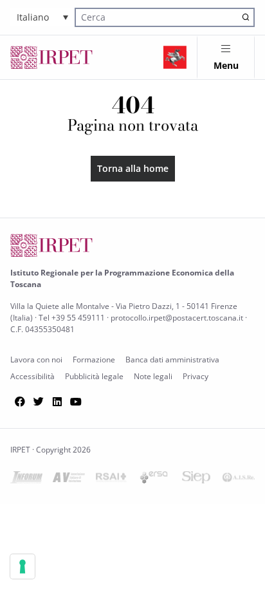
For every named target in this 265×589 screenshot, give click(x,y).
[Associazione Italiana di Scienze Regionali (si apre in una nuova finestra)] (239, 480)
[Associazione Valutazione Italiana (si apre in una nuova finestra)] (69, 480)
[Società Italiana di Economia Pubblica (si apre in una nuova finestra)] (196, 480)
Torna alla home (133, 168)
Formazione (94, 359)
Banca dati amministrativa (172, 359)
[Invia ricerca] (245, 17)
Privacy (195, 376)
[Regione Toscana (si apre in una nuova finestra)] (175, 57)
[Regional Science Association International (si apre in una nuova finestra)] (111, 480)
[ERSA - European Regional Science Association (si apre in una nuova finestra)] (154, 480)
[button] (42, 17)
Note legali (153, 376)
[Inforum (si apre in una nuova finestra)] (26, 480)
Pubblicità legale (94, 376)
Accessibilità (32, 376)
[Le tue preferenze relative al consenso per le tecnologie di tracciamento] (22, 566)
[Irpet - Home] (51, 57)
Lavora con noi (36, 359)
